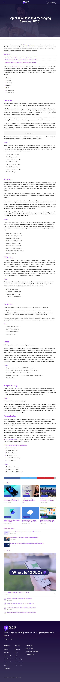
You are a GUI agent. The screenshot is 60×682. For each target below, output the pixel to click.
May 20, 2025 (13, 539)
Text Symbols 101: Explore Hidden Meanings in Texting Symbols (21, 607)
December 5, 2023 (44, 502)
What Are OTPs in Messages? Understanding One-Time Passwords (25, 531)
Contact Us (7, 668)
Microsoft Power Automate (10, 439)
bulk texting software (17, 67)
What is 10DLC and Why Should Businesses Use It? (16, 592)
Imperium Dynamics (15, 677)
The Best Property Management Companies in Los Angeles (20, 62)
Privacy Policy (18, 659)
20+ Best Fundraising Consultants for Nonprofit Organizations (21, 59)
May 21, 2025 (13, 533)
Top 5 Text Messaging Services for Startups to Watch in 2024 (21, 57)
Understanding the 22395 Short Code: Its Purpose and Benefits (21, 612)
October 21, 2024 (7, 502)
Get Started (51, 2)
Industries (6, 652)
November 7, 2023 (26, 523)
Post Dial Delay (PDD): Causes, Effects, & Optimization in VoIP (24, 537)
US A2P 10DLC (7, 655)
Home (5, 38)
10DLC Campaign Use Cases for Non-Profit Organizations (20, 603)
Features (6, 649)
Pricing (5, 665)
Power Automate (8, 658)
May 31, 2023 (43, 523)
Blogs (16, 652)
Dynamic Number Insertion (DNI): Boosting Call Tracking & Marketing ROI (27, 543)
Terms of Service (19, 662)
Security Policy (18, 665)
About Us (17, 649)
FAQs (16, 655)
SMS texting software (28, 45)
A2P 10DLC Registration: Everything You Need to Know (19, 598)
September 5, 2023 (7, 523)
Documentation (8, 662)
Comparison (9, 38)
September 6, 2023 (26, 503)
